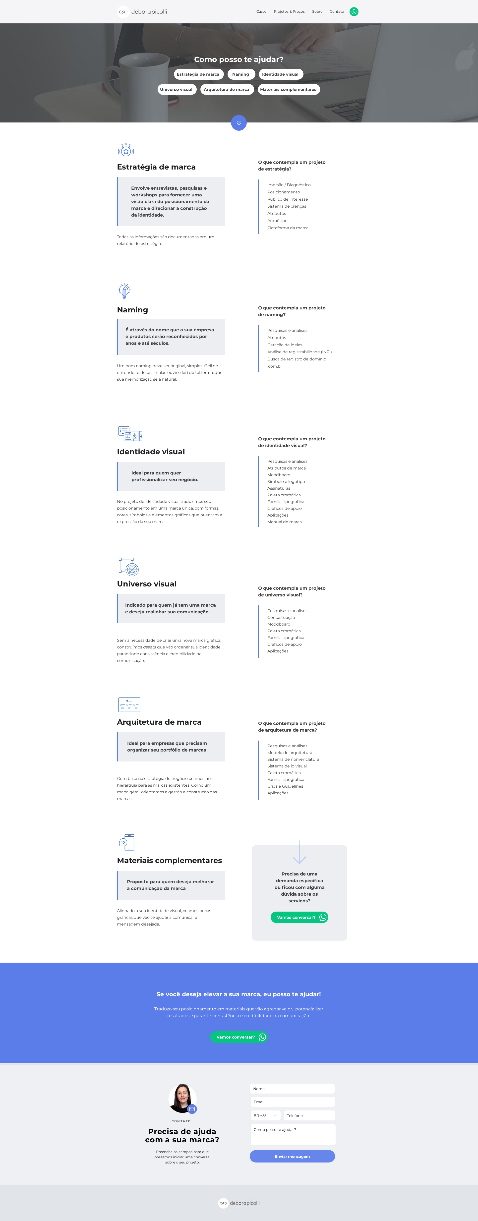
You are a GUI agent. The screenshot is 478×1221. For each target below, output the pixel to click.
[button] (299, 917)
